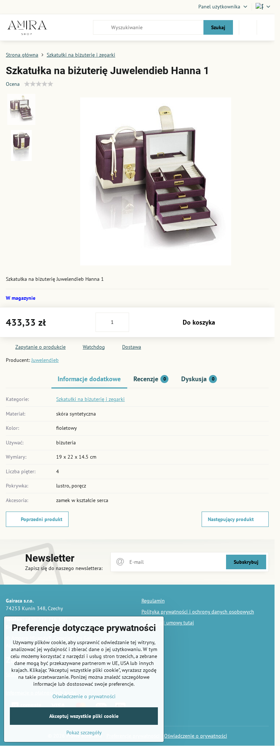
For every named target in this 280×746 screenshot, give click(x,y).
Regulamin (153, 600)
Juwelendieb (45, 360)
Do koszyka (199, 322)
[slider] (38, 84)
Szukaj (218, 27)
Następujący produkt (231, 519)
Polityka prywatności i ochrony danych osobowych (197, 611)
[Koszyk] (248, 27)
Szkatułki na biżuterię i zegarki (90, 399)
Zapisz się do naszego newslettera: (63, 568)
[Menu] (266, 27)
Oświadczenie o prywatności (195, 735)
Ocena (13, 84)
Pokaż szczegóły (84, 732)
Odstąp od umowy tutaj (167, 622)
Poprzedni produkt (41, 519)
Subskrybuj (246, 562)
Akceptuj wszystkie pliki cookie (83, 716)
